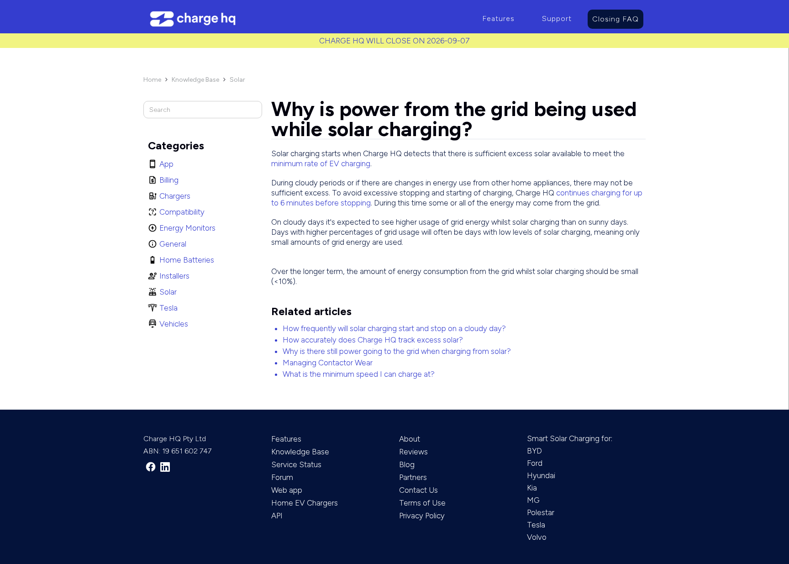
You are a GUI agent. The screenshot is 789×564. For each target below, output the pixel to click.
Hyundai (541, 475)
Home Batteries (186, 259)
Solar (237, 80)
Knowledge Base (195, 80)
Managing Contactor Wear (328, 362)
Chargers (174, 195)
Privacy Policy (422, 515)
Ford (534, 463)
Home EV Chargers (304, 502)
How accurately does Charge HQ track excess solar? (373, 339)
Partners (413, 477)
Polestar (540, 512)
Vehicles (173, 323)
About (409, 438)
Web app (286, 490)
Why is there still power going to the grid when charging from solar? (397, 351)
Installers (174, 275)
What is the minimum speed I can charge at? (359, 374)
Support (557, 18)
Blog (407, 464)
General (172, 243)
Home (152, 80)
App (166, 164)
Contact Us (418, 490)
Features (498, 18)
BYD (534, 450)
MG (533, 500)
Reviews (413, 451)
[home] (305, 19)
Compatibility (182, 211)
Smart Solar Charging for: (569, 438)
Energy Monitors (187, 227)
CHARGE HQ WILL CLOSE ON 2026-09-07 (394, 40)
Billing (169, 179)
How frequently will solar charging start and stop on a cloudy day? (394, 328)
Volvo (537, 537)
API (277, 515)
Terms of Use (422, 502)
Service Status (296, 464)
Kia (532, 487)
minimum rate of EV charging (320, 163)
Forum (282, 477)
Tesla (168, 307)
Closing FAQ (615, 19)
